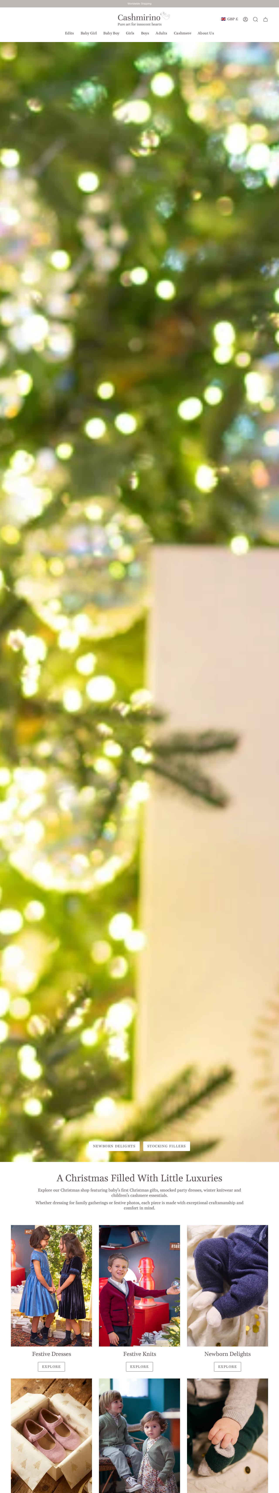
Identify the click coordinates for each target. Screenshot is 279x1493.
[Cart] (265, 19)
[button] (69, 33)
